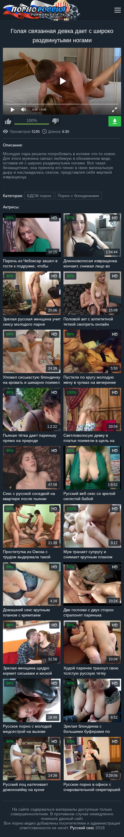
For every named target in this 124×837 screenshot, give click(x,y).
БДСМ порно (39, 195)
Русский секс (82, 827)
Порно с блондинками (78, 195)
